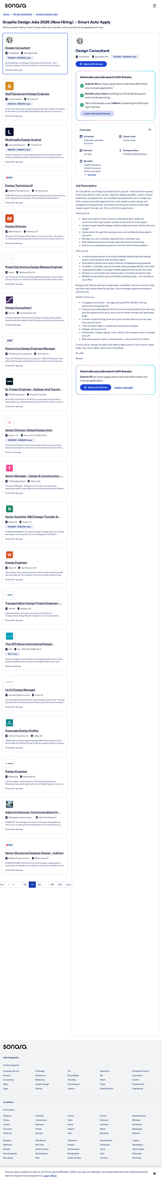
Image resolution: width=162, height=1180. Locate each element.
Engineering (137, 1088)
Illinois (70, 1124)
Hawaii (71, 1116)
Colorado (39, 1116)
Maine (103, 1129)
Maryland (104, 1133)
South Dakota (106, 1140)
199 (52, 884)
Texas (102, 1149)
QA (69, 1071)
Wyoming (136, 1158)
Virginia (135, 1140)
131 (32, 884)
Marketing (40, 1080)
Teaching (72, 1080)
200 (60, 884)
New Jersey (8, 1158)
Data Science (74, 1084)
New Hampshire (10, 1153)
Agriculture (137, 1075)
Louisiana (104, 1124)
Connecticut (41, 1120)
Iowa (70, 1133)
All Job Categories (11, 1065)
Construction (138, 1084)
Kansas (103, 1116)
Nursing (6, 1075)
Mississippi (137, 1129)
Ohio (37, 1158)
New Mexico (40, 1140)
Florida (38, 1129)
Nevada (6, 1149)
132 (39, 884)
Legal (5, 1088)
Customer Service (11, 1071)
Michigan (136, 1120)
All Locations (9, 1110)
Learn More (50, 1175)
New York (39, 1144)
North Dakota (41, 1153)
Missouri (136, 1133)
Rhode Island (73, 1153)
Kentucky (104, 1120)
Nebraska (7, 1144)
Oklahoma (72, 1140)
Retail (102, 1080)
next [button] (68, 884)
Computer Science (140, 1071)
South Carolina (74, 1158)
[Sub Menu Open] (149, 129)
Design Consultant (92, 50)
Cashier (135, 1080)
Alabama (7, 1116)
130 (25, 884)
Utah (102, 1153)
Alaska (6, 1120)
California (7, 1133)
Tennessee (105, 1144)
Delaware (39, 1124)
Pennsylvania (73, 1149)
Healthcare (40, 1075)
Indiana (71, 1129)
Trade (102, 1084)
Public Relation (106, 1088)
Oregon (71, 1144)
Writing (38, 1088)
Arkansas (7, 1129)
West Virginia (138, 1149)
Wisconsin (137, 1153)
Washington (137, 1144)
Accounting (8, 1080)
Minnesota (137, 1124)
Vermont (104, 1158)
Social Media (73, 1075)
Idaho (70, 1120)
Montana (7, 1140)
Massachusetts (139, 1116)
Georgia (39, 1133)
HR (101, 1075)
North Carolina (42, 1149)
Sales (5, 1084)
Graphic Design (42, 1084)
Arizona (6, 1124)
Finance (71, 1088)
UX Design (40, 1071)
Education (104, 1071)
